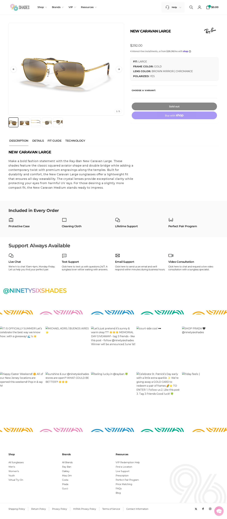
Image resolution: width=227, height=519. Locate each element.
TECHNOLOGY (75, 140)
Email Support (124, 262)
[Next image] (119, 69)
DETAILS (38, 140)
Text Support (70, 262)
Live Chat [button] (14, 262)
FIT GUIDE (54, 140)
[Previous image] (14, 69)
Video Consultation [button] (181, 262)
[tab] (13, 122)
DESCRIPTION (18, 140)
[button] (41, 7)
